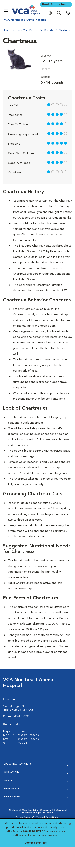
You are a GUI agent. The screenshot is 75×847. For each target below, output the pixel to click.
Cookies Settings (35, 843)
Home (6, 30)
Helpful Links (12, 797)
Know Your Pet (25, 30)
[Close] (70, 823)
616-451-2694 (21, 716)
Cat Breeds (46, 30)
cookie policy (32, 831)
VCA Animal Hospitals (17, 765)
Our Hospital (12, 773)
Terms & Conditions (47, 817)
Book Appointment (56, 4)
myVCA (8, 781)
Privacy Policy (25, 817)
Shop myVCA (11, 789)
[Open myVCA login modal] (50, 13)
